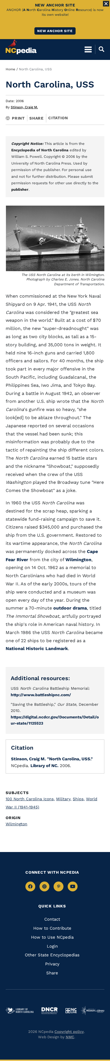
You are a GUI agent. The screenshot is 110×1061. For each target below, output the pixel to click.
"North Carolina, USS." (70, 758)
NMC (70, 1037)
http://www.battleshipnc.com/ (41, 695)
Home (10, 69)
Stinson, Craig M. (24, 107)
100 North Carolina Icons (30, 799)
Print (18, 118)
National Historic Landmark (37, 648)
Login (52, 946)
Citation (58, 118)
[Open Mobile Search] (99, 49)
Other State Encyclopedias (52, 954)
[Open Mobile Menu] (88, 49)
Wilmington (78, 559)
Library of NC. (44, 765)
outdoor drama (70, 608)
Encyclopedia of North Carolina (40, 150)
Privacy (52, 963)
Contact (52, 919)
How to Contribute (52, 928)
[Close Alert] (106, 3)
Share (36, 118)
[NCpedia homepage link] (21, 47)
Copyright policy (69, 1031)
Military (63, 799)
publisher (19, 189)
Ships (79, 799)
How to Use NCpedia (52, 937)
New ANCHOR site (55, 31)
